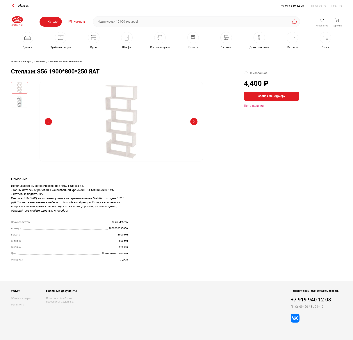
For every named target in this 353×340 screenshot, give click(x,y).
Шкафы (27, 61)
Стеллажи (40, 61)
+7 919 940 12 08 (292, 5)
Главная (15, 61)
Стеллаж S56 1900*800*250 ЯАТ (65, 61)
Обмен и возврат (21, 298)
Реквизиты (17, 304)
